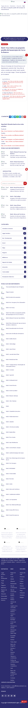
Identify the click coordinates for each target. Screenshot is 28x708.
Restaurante (13, 583)
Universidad (13, 272)
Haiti (12, 703)
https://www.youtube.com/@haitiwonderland (12, 135)
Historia (22, 586)
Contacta (12, 678)
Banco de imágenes (12, 645)
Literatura (22, 595)
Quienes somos (12, 653)
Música (21, 583)
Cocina (21, 579)
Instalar (25, 701)
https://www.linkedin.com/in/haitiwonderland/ (12, 146)
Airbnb (12, 579)
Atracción (19, 6)
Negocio (13, 252)
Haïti (11, 668)
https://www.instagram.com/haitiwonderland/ (12, 139)
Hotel (13, 243)
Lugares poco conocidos (13, 606)
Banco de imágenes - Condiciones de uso (13, 673)
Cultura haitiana (12, 598)
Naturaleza (22, 588)
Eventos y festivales (12, 618)
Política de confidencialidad (14, 661)
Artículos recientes (13, 228)
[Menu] (2, 2)
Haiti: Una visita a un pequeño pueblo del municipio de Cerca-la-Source (13, 93)
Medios (12, 680)
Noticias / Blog (13, 649)
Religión (22, 597)
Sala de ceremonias (13, 590)
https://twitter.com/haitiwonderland (14, 141)
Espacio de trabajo (13, 262)
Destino (12, 639)
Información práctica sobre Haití (13, 631)
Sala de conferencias (13, 586)
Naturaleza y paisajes (13, 626)
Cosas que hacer (13, 622)
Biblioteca (13, 257)
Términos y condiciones (13, 657)
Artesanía (22, 593)
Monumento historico (13, 276)
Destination (12, 6)
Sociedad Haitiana (12, 636)
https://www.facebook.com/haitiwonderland (12, 131)
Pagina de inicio (5, 6)
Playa (13, 247)
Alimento (12, 581)
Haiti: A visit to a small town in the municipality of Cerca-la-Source (11, 86)
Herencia (22, 577)
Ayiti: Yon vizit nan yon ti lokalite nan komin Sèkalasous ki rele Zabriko (12, 90)
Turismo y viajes (12, 614)
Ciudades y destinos (13, 610)
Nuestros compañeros (13, 665)
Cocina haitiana (12, 594)
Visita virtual (13, 642)
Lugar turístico (13, 233)
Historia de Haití (13, 602)
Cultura (21, 581)
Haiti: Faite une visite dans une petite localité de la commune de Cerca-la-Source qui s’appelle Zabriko (12, 82)
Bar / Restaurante (13, 238)
